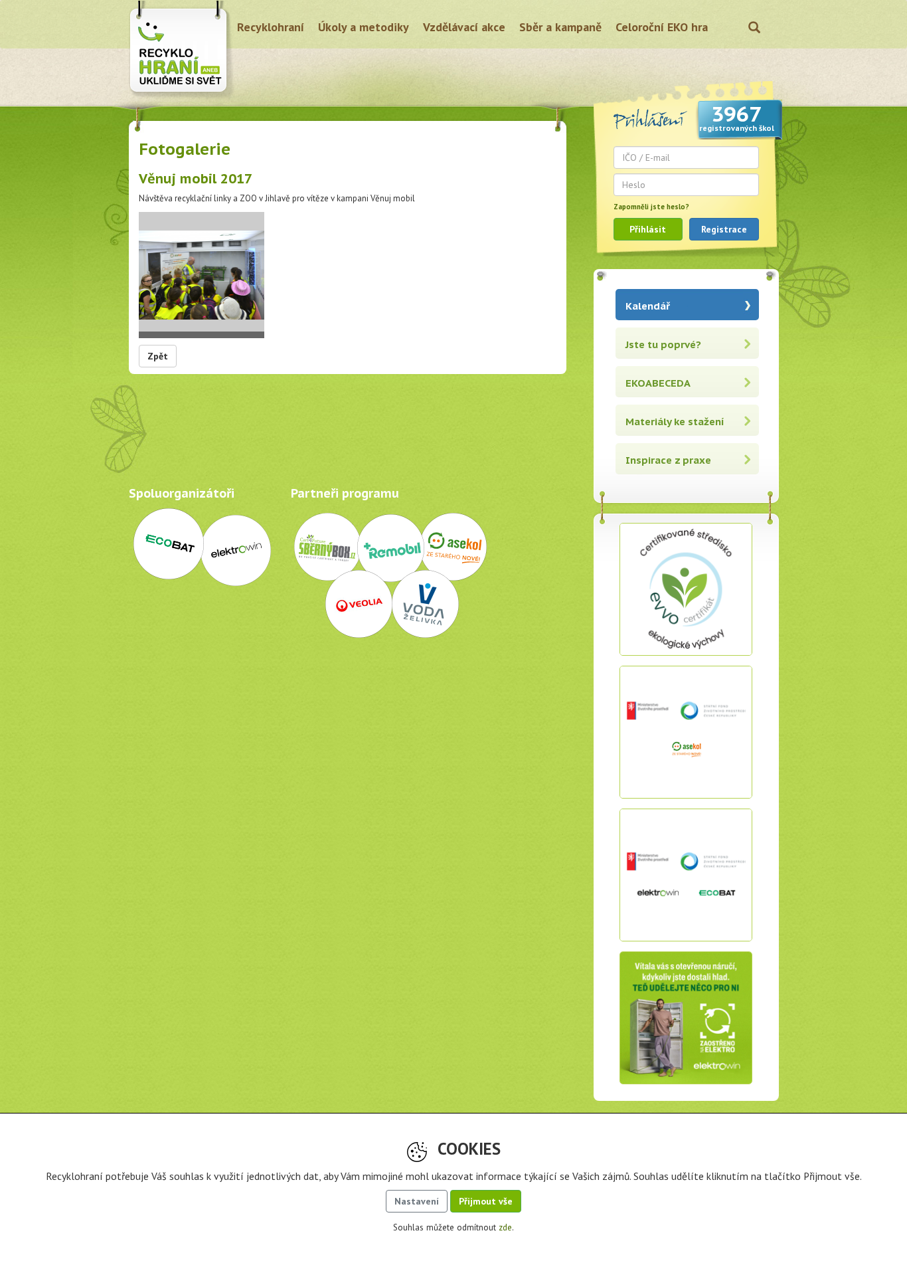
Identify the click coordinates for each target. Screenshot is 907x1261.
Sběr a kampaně (560, 27)
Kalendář (647, 306)
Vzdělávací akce (464, 27)
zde (505, 1227)
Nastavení (416, 1201)
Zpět (157, 356)
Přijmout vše (486, 1201)
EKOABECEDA (658, 383)
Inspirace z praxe (668, 460)
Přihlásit (647, 229)
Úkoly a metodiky (363, 27)
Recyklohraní (270, 27)
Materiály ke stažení (674, 421)
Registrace (724, 229)
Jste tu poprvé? (663, 344)
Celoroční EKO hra (662, 27)
